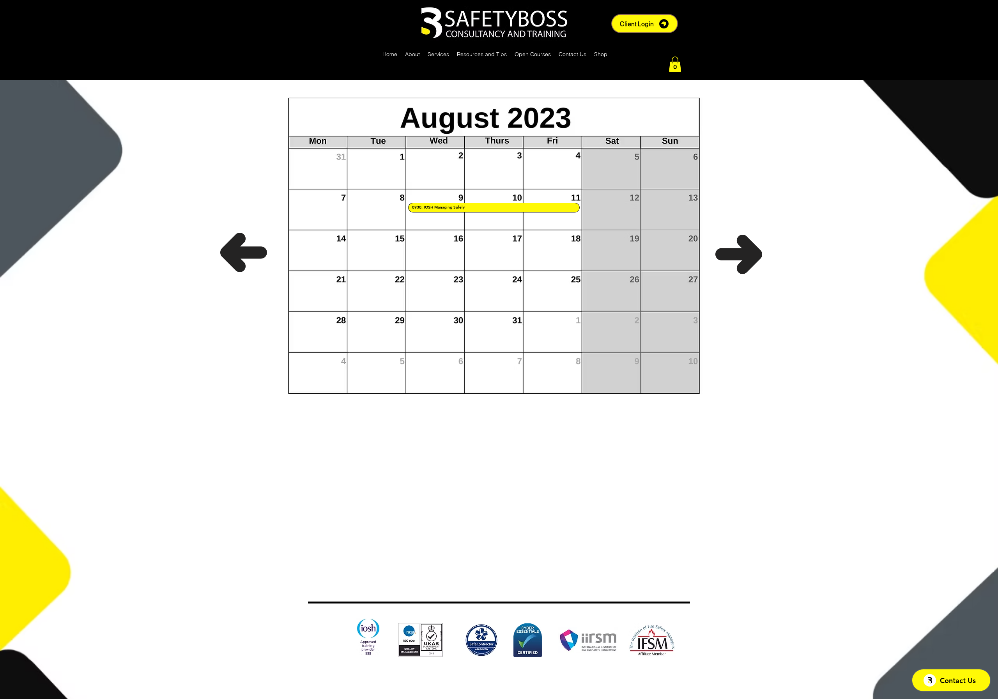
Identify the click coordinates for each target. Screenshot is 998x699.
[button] (675, 64)
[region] (494, 207)
